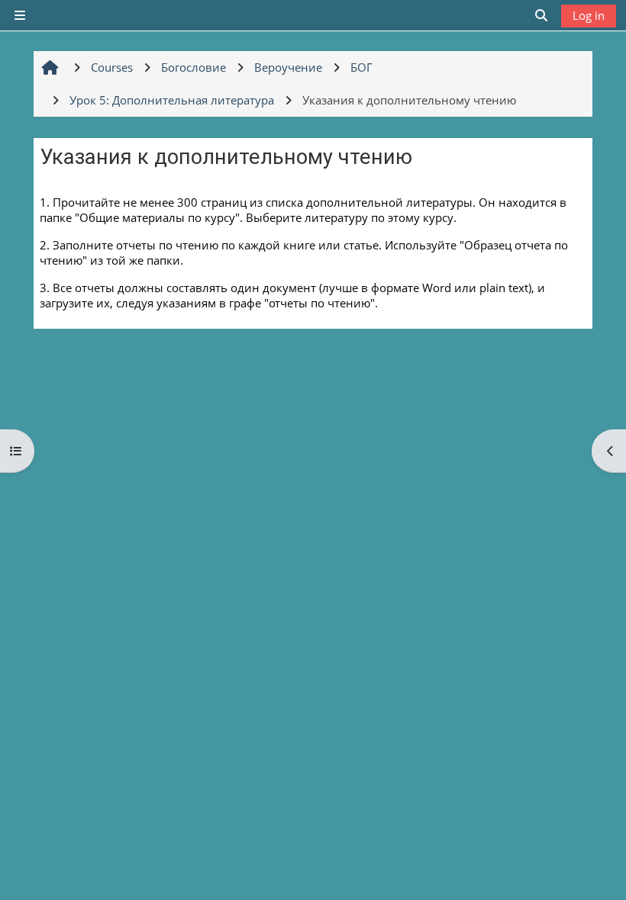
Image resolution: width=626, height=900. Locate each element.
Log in (589, 15)
